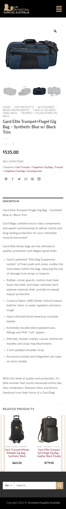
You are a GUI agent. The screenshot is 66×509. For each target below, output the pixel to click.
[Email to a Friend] (26, 179)
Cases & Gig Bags (44, 110)
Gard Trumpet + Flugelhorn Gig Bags (34, 167)
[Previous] (2, 443)
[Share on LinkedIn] (39, 179)
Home (7, 107)
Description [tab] (11, 201)
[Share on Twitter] (19, 179)
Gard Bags (10, 113)
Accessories (46, 107)
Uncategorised (34, 171)
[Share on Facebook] (13, 179)
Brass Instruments (16, 110)
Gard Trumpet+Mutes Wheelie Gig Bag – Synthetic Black (17, 453)
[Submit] (59, 485)
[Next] (63, 443)
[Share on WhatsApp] (6, 179)
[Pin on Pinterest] (33, 179)
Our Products (24, 107)
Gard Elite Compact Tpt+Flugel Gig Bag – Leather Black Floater (49, 453)
